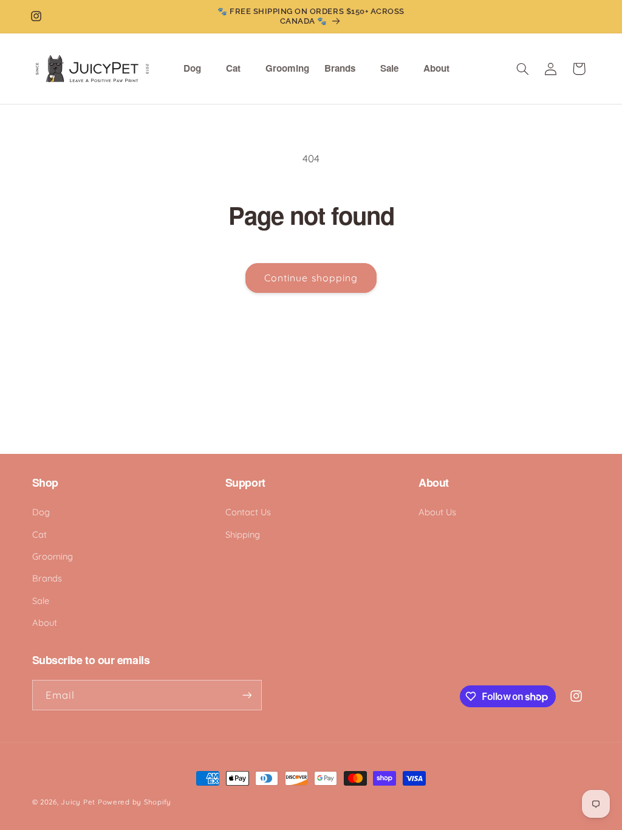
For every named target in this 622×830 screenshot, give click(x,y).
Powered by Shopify (134, 801)
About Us (437, 512)
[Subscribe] (247, 695)
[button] (197, 69)
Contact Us (248, 512)
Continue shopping (311, 278)
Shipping (242, 534)
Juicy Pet (78, 801)
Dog (41, 512)
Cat (39, 534)
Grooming (52, 556)
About (44, 622)
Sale (40, 600)
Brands (47, 578)
